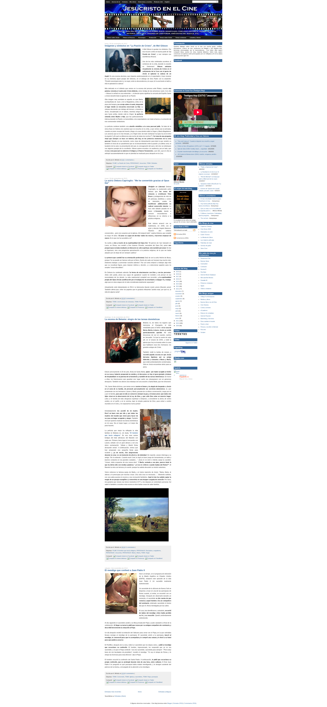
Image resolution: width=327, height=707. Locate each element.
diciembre (178, 291)
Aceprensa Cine (206, 258)
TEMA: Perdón (139, 301)
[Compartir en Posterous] (135, 168)
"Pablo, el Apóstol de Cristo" (209, 167)
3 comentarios (129, 298)
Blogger (169, 703)
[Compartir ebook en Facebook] (123, 166)
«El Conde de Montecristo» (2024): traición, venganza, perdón (197, 154)
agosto (177, 301)
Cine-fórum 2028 (206, 229)
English (167, 2)
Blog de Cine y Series (186, 379)
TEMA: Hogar (145, 553)
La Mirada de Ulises (207, 237)
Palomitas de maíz (206, 243)
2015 (177, 281)
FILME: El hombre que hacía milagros (124, 550)
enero (177, 318)
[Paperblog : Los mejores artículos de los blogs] (180, 353)
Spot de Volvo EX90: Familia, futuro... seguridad (192, 149)
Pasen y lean (205, 324)
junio (177, 306)
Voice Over (204, 248)
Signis (202, 286)
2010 (177, 323)
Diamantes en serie (207, 232)
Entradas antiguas (165, 692)
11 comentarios (130, 547)
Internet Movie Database (208, 275)
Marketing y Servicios (207, 318)
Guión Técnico (205, 234)
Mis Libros (133, 2)
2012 (177, 289)
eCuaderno (204, 310)
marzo (177, 313)
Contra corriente (206, 307)
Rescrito (203, 329)
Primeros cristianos (207, 283)
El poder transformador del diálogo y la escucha (192, 151)
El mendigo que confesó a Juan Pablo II (125, 570)
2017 (177, 276)
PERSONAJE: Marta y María (131, 553)
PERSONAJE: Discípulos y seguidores (149, 550)
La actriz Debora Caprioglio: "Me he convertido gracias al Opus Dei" (137, 181)
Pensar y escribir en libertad (209, 327)
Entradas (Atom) (120, 696)
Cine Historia (204, 305)
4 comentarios (129, 673)
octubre (177, 296)
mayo (177, 308)
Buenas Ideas (205, 261)
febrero (177, 316)
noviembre (178, 293)
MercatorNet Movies (207, 277)
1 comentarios (129, 160)
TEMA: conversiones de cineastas (123, 301)
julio (176, 303)
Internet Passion (206, 316)
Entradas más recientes (113, 692)
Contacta (125, 2)
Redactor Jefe (158, 2)
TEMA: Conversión (118, 677)
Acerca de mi (116, 2)
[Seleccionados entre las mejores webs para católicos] (175, 362)
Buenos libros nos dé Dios (209, 302)
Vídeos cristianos (206, 288)
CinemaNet (204, 264)
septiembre (179, 298)
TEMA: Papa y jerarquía (150, 677)
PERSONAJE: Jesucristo (138, 163)
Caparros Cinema (206, 226)
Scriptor (203, 332)
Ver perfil (176, 184)
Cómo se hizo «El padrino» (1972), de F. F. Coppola (193, 146)
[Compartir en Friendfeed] (153, 168)
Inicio (108, 2)
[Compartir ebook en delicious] (116, 168)
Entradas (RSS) (181, 234)
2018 (177, 274)
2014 (177, 284)
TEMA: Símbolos (152, 163)
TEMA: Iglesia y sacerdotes (133, 677)
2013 (177, 286)
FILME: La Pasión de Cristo (121, 163)
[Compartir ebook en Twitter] (144, 166)
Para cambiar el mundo (208, 321)
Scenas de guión (206, 245)
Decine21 (203, 269)
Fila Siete (203, 272)
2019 (177, 271)
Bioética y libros (205, 299)
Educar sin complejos (207, 313)
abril (176, 311)
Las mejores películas (207, 240)
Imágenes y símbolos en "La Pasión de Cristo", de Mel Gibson (136, 45)
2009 (177, 325)
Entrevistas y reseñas (145, 2)
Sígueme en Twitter (191, 342)
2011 (177, 321)
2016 (177, 279)
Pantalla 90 (204, 280)
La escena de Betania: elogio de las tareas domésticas (132, 319)
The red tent (204, 218)
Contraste (204, 266)
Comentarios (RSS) (182, 238)
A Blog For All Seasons (207, 296)
